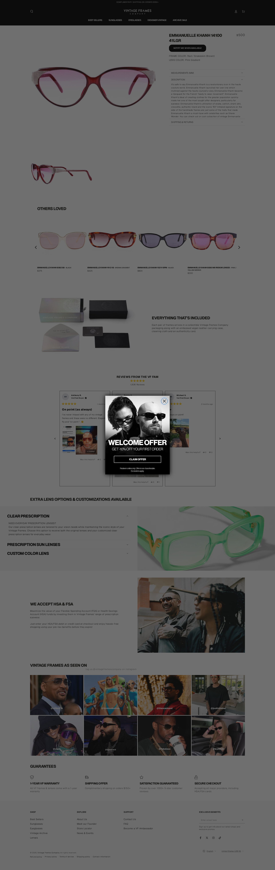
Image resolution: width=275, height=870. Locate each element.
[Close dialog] (164, 401)
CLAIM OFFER (137, 459)
